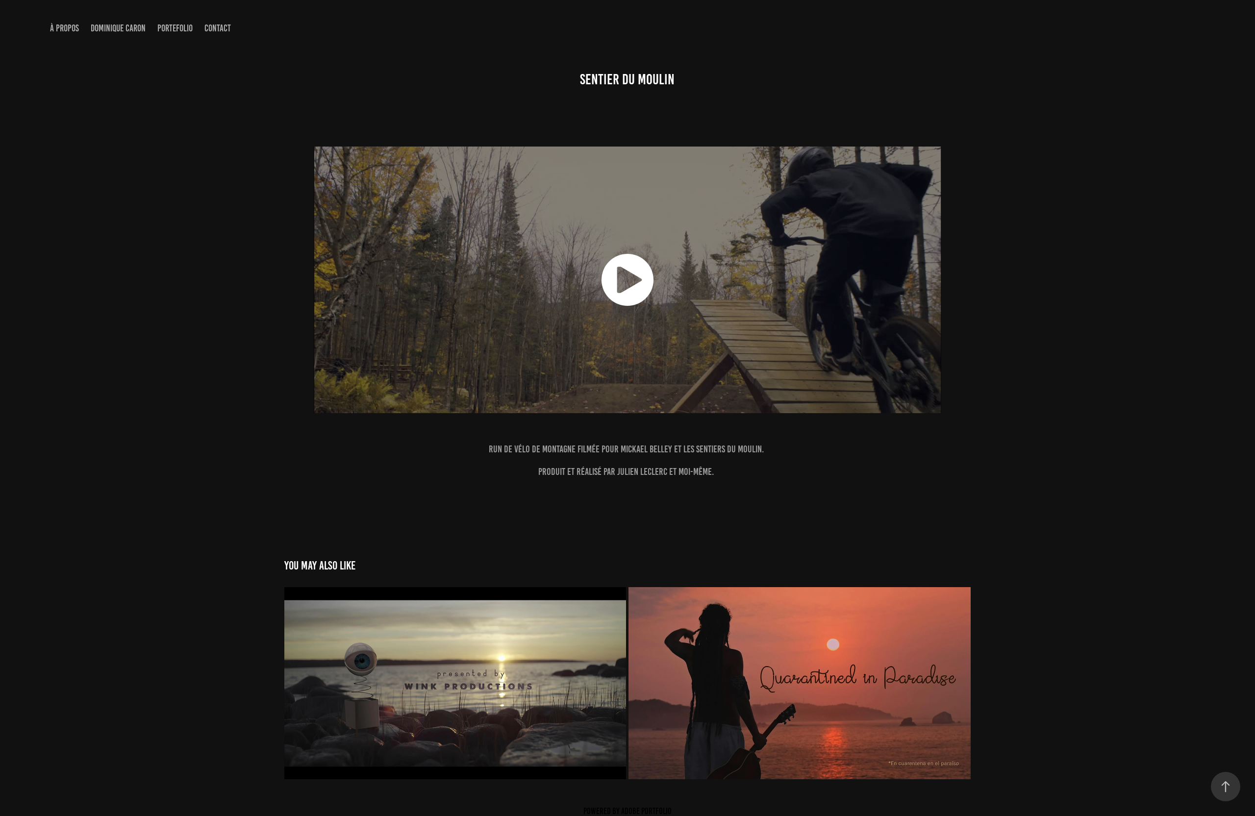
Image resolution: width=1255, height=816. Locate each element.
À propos (64, 28)
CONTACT (217, 28)
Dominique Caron (118, 28)
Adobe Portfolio (646, 811)
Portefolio (175, 28)
